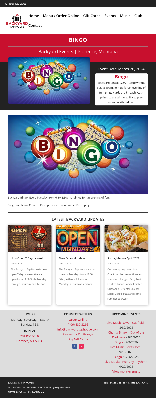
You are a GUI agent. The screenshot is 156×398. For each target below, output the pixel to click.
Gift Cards (92, 16)
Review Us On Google (78, 334)
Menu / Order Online (61, 16)
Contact (35, 26)
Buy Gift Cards (78, 339)
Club (138, 16)
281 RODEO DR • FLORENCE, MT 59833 (29, 387)
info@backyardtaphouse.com (78, 329)
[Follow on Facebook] (74, 346)
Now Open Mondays (72, 258)
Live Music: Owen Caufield (125, 323)
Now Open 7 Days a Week (27, 258)
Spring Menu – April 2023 (123, 258)
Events (110, 16)
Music (125, 16)
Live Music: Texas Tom (125, 347)
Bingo (119, 342)
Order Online (78, 320)
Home (33, 16)
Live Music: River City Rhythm (125, 362)
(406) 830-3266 (78, 324)
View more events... (126, 371)
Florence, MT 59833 (29, 341)
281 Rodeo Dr (29, 336)
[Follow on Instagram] (81, 346)
